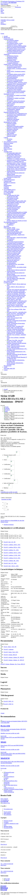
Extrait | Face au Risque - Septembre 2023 (16, 338)
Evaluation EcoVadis (12, 199)
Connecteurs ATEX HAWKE (14, 89)
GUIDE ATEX (7, 178)
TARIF (5, 367)
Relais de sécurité (11, 136)
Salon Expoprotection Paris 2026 (15, 246)
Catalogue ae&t (7, 181)
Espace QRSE (7, 194)
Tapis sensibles (10, 133)
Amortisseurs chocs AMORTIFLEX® (16, 115)
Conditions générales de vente (11, 823)
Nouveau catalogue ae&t (13, 254)
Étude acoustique (8, 148)
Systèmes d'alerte (8, 146)
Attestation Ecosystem (12, 205)
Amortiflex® (10, 240)
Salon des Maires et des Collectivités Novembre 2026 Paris (16, 279)
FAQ (5, 825)
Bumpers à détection (12, 130)
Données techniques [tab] (9, 524)
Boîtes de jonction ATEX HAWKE (15, 92)
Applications (7, 144)
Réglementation (7, 185)
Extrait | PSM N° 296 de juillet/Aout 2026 (16, 287)
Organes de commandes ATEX (14, 81)
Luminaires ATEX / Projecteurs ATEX (16, 84)
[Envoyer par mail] (6, 411)
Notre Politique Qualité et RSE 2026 (16, 202)
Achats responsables (12, 210)
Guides (5, 184)
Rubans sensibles (11, 125)
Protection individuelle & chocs (11, 112)
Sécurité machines (11, 263)
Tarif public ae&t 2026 (9, 368)
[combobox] (8, 7)
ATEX (5, 150)
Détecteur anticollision (12, 120)
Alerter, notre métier (9, 191)
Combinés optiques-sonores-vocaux (15, 50)
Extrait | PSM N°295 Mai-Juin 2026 (15, 296)
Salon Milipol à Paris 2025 (13, 257)
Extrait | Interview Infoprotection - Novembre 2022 (15, 363)
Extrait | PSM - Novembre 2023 (14, 327)
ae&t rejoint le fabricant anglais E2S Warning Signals (15, 173)
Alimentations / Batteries (13, 110)
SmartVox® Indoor (8, 143)
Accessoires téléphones (12, 63)
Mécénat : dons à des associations (15, 216)
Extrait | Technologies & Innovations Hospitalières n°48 (16, 324)
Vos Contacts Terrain (9, 281)
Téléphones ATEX (11, 60)
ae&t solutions (7, 813)
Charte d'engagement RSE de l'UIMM (16, 213)
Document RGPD (8, 827)
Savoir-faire (6, 147)
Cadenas (6, 137)
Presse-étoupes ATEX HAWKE (15, 87)
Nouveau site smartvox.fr (13, 260)
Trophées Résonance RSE (13, 208)
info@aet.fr (3, 865)
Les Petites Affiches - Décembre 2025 (16, 302)
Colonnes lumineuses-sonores (14, 53)
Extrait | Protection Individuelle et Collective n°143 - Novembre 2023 (15, 332)
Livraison (6, 822)
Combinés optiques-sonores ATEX (15, 75)
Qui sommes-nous (8, 809)
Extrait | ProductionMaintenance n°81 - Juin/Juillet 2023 (16, 352)
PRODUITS (7, 37)
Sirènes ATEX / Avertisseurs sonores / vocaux (16, 72)
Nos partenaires (7, 365)
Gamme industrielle (8, 39)
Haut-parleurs (10, 105)
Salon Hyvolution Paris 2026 (14, 251)
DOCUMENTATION (9, 179)
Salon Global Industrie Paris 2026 (15, 248)
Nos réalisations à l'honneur (10, 222)
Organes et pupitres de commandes (15, 108)
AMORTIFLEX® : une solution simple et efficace (16, 267)
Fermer (2, 33)
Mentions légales (8, 826)
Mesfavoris (2, 9)
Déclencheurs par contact (10, 122)
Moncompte (2, 12)
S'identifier (3, 20)
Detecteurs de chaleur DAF (13, 177)
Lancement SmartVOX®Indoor (14, 243)
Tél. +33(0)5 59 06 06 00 (7, 863)
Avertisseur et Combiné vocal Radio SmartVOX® (16, 98)
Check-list (6, 188)
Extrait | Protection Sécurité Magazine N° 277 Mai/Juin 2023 (17, 358)
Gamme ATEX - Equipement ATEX (13, 64)
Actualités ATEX (8, 151)
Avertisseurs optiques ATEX (14, 67)
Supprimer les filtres (6, 499)
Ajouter (2, 713)
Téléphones (6, 54)
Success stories (7, 811)
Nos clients (6, 226)
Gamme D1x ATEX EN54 (13, 157)
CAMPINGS (10, 225)
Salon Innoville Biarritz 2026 (14, 233)
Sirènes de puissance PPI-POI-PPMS (16, 47)
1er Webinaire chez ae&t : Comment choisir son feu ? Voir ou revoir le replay (17, 167)
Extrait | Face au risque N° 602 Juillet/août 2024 (14, 318)
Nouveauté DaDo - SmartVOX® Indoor (17, 237)
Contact (6, 370)
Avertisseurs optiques (12, 41)
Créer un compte (10, 20)
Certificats (6, 186)
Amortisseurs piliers (12, 118)
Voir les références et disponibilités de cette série (12, 520)
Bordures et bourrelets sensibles (14, 127)
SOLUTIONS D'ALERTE (10, 141)
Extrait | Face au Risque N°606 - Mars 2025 (16, 310)
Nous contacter (4, 4)
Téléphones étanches (12, 57)
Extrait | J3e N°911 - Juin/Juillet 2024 (16, 313)
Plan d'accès (4, 844)
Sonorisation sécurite (9, 94)
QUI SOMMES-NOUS (9, 189)
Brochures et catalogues (9, 182)
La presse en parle (8, 282)
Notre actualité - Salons (9, 227)
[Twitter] (6, 407)
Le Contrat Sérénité (8, 192)
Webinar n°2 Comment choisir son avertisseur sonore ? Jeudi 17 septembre (16, 162)
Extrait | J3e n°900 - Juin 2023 (14, 341)
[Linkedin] (6, 408)
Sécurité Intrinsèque (12, 78)
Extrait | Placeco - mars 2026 (14, 299)
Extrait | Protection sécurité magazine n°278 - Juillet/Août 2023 (16, 346)
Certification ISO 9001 (12, 196)
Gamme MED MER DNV (13, 154)
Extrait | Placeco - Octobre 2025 (15, 305)
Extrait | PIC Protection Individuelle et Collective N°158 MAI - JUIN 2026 (16, 293)
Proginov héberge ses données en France (17, 220)
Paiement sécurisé (8, 820)
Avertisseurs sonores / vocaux (14, 44)
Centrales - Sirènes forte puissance (15, 102)
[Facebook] (7, 409)
